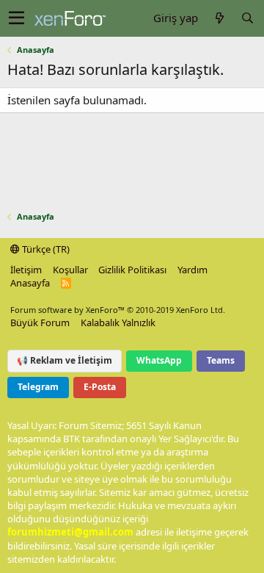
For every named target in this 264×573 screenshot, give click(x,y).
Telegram (38, 387)
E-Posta (100, 387)
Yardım (192, 269)
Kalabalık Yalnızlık (118, 322)
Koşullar (70, 269)
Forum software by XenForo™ (117, 309)
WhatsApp (159, 360)
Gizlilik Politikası (132, 269)
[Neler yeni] (219, 18)
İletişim (26, 269)
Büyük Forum (40, 322)
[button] (16, 18)
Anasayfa (30, 282)
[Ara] (247, 18)
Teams (221, 360)
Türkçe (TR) (45, 249)
